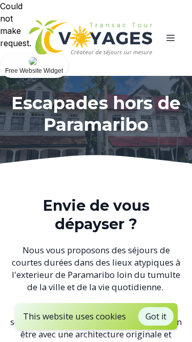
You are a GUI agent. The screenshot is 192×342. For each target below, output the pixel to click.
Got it (155, 316)
